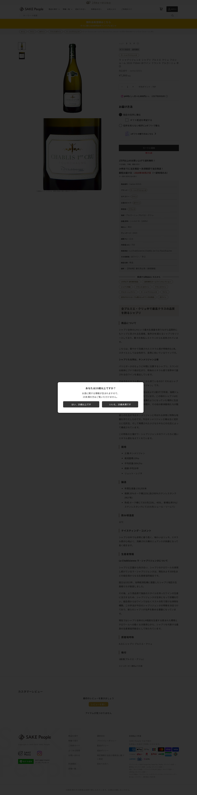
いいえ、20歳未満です (120, 404)
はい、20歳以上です (81, 404)
